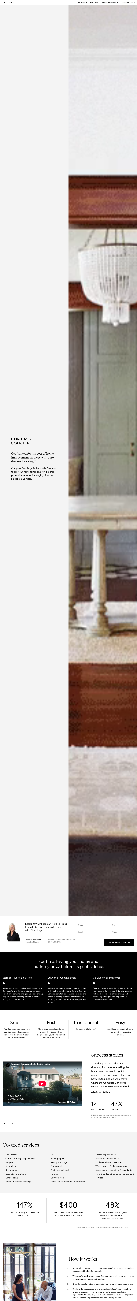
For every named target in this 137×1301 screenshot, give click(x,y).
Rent (96, 2)
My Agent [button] (82, 2)
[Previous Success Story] (5, 1124)
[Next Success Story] (11, 1124)
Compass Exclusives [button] (108, 2)
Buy (91, 2)
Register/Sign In (128, 2)
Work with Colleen (117, 942)
